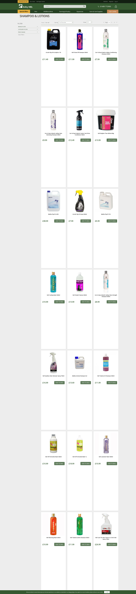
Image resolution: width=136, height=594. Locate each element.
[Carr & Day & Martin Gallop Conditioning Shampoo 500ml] (106, 39)
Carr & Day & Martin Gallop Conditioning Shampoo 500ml (106, 53)
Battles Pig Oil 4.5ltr (53, 214)
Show (84, 22)
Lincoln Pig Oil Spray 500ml (80, 214)
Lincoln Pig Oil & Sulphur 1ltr (53, 52)
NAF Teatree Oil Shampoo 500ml (105, 376)
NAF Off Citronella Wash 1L (80, 456)
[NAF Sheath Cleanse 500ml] (79, 282)
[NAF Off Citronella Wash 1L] (79, 443)
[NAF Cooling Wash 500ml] (53, 282)
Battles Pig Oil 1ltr (106, 214)
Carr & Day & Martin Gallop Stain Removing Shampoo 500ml (53, 134)
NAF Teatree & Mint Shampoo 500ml (79, 537)
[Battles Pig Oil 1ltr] (106, 201)
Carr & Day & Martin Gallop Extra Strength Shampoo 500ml (106, 295)
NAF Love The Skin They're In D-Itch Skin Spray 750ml (105, 538)
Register (111, 1)
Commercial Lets (23, 1)
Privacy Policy (72, 592)
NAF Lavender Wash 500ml (106, 456)
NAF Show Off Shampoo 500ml (80, 52)
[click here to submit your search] (84, 6)
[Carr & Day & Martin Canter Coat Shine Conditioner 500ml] (79, 120)
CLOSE (107, 592)
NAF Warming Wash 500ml (53, 537)
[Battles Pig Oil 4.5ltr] (53, 201)
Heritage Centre (40, 1)
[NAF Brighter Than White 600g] (106, 120)
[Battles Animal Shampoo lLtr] (79, 363)
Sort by (56, 22)
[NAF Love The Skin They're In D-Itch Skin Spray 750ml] (106, 524)
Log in (116, 1)
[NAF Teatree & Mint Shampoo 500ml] (79, 524)
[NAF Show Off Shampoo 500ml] (79, 39)
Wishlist (105, 1)
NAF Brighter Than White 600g (106, 133)
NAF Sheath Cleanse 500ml (80, 295)
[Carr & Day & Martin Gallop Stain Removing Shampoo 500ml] (53, 120)
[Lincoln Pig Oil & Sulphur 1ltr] (53, 39)
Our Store (32, 1)
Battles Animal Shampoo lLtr (79, 376)
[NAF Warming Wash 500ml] (53, 524)
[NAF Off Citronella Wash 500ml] (53, 443)
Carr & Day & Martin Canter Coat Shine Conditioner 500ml (79, 134)
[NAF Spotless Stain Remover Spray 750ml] (53, 363)
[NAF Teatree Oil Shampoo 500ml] (106, 363)
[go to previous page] (104, 22)
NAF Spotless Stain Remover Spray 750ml (53, 376)
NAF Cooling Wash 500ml (53, 295)
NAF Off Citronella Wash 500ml (53, 456)
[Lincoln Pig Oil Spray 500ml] (79, 201)
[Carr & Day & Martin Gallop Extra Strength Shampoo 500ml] (106, 282)
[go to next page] (117, 22)
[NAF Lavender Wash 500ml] (106, 443)
